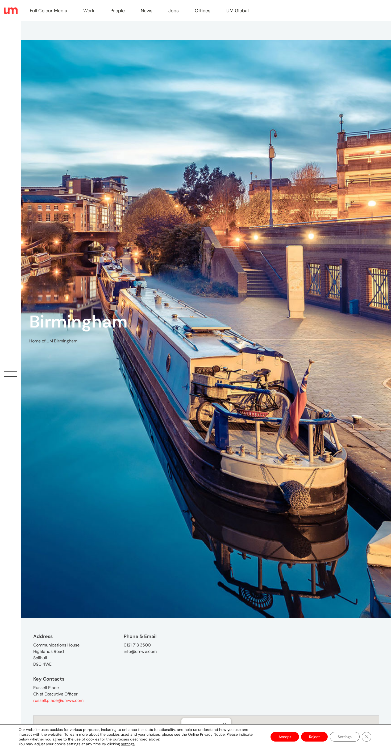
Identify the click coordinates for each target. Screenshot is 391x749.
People (117, 11)
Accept (284, 736)
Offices (202, 11)
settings (128, 744)
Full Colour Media (48, 11)
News (146, 11)
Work (88, 11)
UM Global (237, 11)
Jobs (173, 11)
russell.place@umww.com (58, 700)
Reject (314, 736)
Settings (345, 736)
